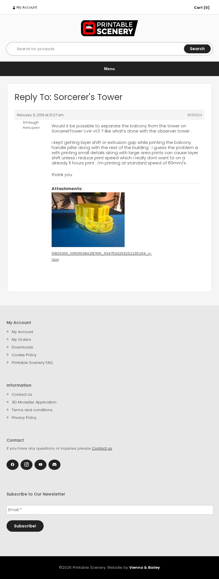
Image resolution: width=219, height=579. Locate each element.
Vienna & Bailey (144, 567)
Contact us (102, 448)
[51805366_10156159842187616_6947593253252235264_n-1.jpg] (88, 219)
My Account (26, 7)
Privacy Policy (24, 417)
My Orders (21, 339)
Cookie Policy (24, 355)
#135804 (194, 115)
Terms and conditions (32, 410)
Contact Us (22, 394)
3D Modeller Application (34, 402)
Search (197, 49)
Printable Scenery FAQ (32, 362)
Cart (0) (202, 7)
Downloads (22, 347)
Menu (109, 68)
